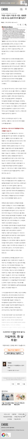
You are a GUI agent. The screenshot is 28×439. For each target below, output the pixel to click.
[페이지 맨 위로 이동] (24, 414)
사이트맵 (9, 419)
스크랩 (23, 24)
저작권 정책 (21, 414)
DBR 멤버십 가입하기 (14, 353)
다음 (24, 384)
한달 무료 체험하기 (14, 350)
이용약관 (14, 414)
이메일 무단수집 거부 (19, 416)
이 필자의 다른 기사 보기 (13, 370)
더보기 (18, 24)
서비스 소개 (7, 414)
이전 (13, 384)
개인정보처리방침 (7, 416)
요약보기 (25, 24)
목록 (18, 384)
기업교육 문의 (17, 419)
